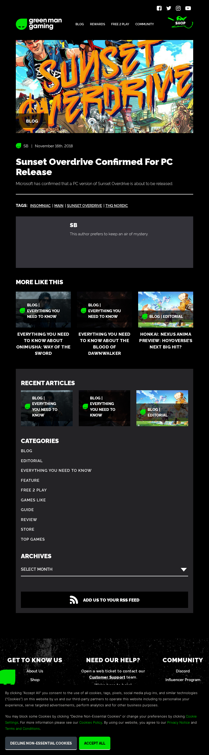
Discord (183, 670)
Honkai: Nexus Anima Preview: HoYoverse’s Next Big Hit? (165, 340)
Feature (30, 480)
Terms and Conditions (22, 728)
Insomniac (40, 205)
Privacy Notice (178, 722)
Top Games (33, 539)
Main (58, 205)
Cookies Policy (90, 722)
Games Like (33, 499)
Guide (27, 509)
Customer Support (107, 677)
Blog (79, 24)
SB (25, 145)
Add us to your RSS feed (111, 600)
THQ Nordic (117, 205)
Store (27, 529)
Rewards (97, 24)
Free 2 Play (120, 24)
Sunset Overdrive (84, 205)
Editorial (32, 460)
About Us (35, 670)
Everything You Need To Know (56, 470)
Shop (180, 22)
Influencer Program (182, 679)
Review (29, 519)
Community (144, 24)
